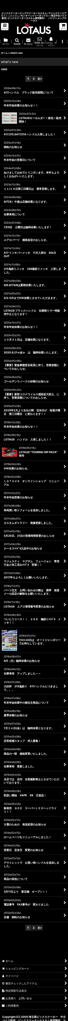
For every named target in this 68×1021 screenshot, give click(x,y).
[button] (4, 26)
